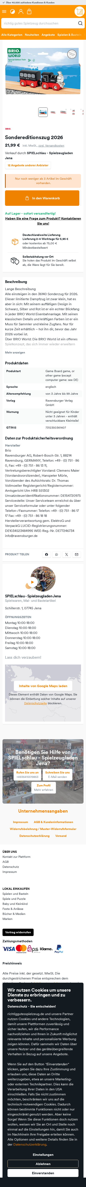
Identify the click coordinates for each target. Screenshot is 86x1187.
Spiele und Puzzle (14, 899)
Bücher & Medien (14, 914)
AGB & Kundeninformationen (53, 822)
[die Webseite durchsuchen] (80, 23)
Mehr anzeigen (15, 352)
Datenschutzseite (35, 703)
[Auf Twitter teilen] (66, 554)
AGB (6, 862)
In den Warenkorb (46, 198)
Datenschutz (11, 867)
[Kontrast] (12, 11)
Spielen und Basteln (15, 894)
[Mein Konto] (21, 11)
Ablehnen (43, 1164)
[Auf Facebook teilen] (46, 554)
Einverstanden (43, 1173)
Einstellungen (43, 1154)
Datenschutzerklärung (29, 1144)
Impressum (20, 822)
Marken (8, 919)
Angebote (48, 35)
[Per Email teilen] (76, 554)
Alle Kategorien (11, 35)
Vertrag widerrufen (18, 932)
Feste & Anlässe (13, 909)
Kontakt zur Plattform (16, 857)
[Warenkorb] (29, 11)
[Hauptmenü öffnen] (4, 11)
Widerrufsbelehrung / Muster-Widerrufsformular (43, 829)
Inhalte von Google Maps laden (43, 686)
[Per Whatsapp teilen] (56, 554)
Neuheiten (32, 35)
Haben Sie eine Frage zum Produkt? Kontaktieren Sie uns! (43, 220)
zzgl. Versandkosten (51, 145)
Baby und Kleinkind (15, 904)
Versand (61, 836)
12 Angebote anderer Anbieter (28, 165)
